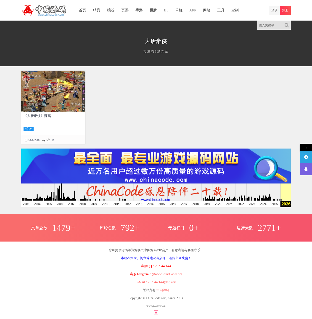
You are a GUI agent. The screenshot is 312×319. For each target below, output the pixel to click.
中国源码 (162, 290)
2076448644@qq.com (162, 282)
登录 (274, 10)
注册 (285, 10)
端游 (110, 10)
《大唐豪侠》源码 (37, 116)
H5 (166, 10)
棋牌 (153, 10)
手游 (139, 10)
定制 (235, 10)
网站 (206, 10)
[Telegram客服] (306, 157)
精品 (96, 10)
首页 (82, 10)
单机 (178, 10)
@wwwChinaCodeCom (167, 274)
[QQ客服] (306, 169)
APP (192, 10)
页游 (125, 10)
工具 (221, 10)
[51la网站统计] (156, 312)
